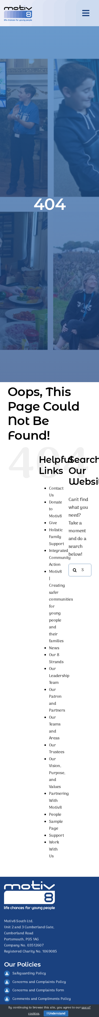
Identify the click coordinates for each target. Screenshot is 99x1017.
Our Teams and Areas (54, 728)
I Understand (56, 1013)
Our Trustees (56, 749)
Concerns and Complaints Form (38, 990)
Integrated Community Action (60, 558)
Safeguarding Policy (29, 973)
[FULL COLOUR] (18, 7)
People (55, 814)
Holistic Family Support (56, 537)
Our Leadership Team (59, 676)
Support (56, 835)
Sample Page (56, 825)
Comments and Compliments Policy (41, 999)
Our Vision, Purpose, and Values (57, 773)
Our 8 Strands (56, 658)
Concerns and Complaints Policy (39, 982)
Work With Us (54, 849)
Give (53, 523)
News (54, 648)
